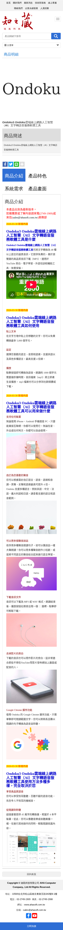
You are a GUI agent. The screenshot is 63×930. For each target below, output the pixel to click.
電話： (13, 899)
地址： (8, 894)
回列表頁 (31, 874)
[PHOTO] (31, 90)
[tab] (14, 175)
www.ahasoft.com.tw (34, 904)
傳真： (35, 899)
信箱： (19, 910)
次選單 (9, 45)
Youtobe (34, 915)
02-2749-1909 (23, 899)
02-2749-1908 (46, 899)
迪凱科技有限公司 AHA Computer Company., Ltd (17, 21)
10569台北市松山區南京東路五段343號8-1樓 (34, 894)
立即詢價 (31, 926)
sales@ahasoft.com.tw (25, 217)
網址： (20, 904)
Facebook (28, 915)
